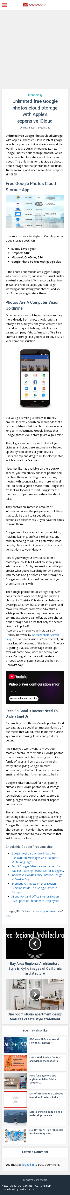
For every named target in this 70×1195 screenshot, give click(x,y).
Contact (27, 1185)
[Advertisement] (35, 51)
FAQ (36, 1185)
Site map (45, 1185)
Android (51, 911)
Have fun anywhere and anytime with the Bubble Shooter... (43, 1079)
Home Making (10, 1189)
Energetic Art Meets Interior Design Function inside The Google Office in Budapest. (34, 888)
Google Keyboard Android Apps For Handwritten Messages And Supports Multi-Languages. (34, 858)
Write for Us (27, 1189)
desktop (40, 911)
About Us (15, 1185)
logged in (28, 1164)
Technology (35, 95)
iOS (8, 915)
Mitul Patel (29, 127)
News (5, 1185)
